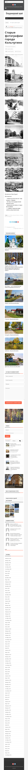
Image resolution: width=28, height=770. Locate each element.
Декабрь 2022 (8, 594)
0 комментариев (10, 51)
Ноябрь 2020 (7, 616)
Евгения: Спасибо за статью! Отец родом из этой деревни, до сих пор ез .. (16, 539)
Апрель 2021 (7, 609)
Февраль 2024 (8, 582)
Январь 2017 (7, 708)
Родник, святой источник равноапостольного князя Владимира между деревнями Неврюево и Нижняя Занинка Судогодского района (14, 268)
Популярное (7, 440)
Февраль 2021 (8, 611)
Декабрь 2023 (8, 586)
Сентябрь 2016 (8, 716)
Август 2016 (7, 718)
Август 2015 (7, 744)
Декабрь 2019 (8, 633)
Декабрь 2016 (8, 710)
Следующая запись (18, 228)
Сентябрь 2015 (8, 742)
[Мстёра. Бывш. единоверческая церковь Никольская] (7, 444)
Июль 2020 (7, 624)
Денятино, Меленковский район (12, 366)
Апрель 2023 (7, 592)
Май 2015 (7, 750)
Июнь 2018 (7, 671)
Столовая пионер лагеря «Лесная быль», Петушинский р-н (15, 456)
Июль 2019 (7, 643)
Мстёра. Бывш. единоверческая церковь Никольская (15, 444)
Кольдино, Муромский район (12, 335)
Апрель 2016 (7, 727)
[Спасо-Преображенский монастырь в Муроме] (14, 241)
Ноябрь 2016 (7, 712)
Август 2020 (7, 622)
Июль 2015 (7, 746)
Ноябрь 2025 (7, 564)
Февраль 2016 (8, 731)
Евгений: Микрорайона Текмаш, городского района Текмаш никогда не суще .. (16, 534)
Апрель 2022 (7, 601)
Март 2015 (7, 752)
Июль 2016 (7, 720)
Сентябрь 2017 (8, 690)
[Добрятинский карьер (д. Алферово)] (14, 416)
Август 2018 (7, 667)
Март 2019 (7, 652)
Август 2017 (7, 693)
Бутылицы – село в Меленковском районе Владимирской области (13, 287)
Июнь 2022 (7, 599)
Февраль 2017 (8, 705)
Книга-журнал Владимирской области (13, 766)
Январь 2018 (7, 682)
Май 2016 (7, 725)
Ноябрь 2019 (7, 635)
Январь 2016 (7, 733)
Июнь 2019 (7, 646)
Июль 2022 (7, 596)
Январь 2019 (7, 656)
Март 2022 (7, 603)
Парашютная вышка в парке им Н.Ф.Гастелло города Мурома (15, 468)
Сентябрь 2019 (8, 639)
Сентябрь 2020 (8, 620)
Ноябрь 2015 (7, 737)
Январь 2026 (7, 560)
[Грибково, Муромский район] (14, 344)
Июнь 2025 (7, 573)
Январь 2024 (7, 584)
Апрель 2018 (7, 676)
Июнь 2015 (7, 748)
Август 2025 (7, 571)
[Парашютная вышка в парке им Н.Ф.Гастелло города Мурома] (7, 468)
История (11, 26)
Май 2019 (7, 648)
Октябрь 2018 (8, 663)
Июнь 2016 (7, 723)
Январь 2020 (7, 631)
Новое (14, 440)
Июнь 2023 (7, 590)
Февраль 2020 (8, 629)
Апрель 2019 (7, 650)
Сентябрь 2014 (8, 755)
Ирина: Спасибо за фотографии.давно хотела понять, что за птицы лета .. (16, 525)
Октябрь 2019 (8, 637)
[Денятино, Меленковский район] (14, 359)
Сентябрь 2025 (8, 569)
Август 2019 (7, 641)
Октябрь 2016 (8, 714)
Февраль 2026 (8, 558)
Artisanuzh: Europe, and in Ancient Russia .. (15, 529)
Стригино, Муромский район (11, 319)
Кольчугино (12, 46)
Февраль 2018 (8, 680)
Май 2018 (7, 673)
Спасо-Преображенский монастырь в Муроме (14, 249)
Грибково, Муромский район (11, 350)
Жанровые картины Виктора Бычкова (14, 450)
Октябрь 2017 (8, 688)
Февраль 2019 (8, 654)
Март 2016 (7, 729)
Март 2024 (7, 579)
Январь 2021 (7, 614)
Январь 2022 (7, 605)
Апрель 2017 (7, 701)
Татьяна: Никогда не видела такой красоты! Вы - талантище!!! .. (16, 544)
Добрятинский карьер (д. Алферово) (13, 421)
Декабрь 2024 (8, 577)
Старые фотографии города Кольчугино (14, 37)
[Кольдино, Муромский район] (14, 328)
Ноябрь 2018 (7, 661)
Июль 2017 (7, 695)
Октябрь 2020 (8, 618)
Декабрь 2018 (8, 658)
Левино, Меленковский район (12, 303)
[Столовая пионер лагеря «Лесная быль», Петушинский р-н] (7, 456)
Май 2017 (7, 699)
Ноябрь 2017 (7, 686)
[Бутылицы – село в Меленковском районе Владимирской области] (14, 279)
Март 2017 (7, 703)
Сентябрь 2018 (8, 665)
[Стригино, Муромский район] (14, 312)
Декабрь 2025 (8, 562)
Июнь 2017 (7, 697)
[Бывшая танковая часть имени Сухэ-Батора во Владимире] (14, 481)
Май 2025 (7, 575)
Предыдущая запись (10, 227)
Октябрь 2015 (8, 740)
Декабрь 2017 (8, 684)
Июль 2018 (7, 669)
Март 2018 (7, 678)
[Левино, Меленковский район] (14, 296)
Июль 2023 (7, 588)
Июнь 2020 (7, 626)
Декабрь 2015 (8, 735)
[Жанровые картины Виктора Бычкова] (7, 451)
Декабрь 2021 (8, 607)
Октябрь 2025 (8, 567)
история (10, 215)
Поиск (7, 436)
